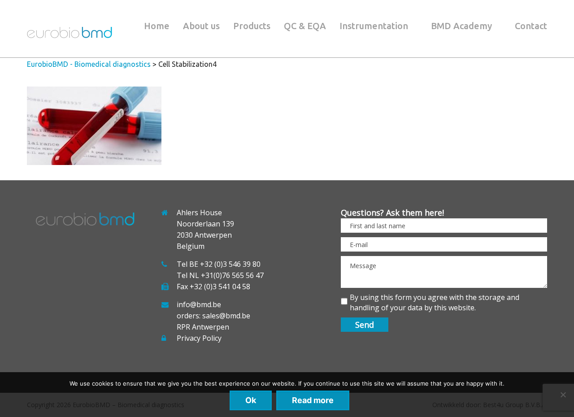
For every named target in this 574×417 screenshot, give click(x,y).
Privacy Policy (199, 338)
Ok (250, 400)
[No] (562, 394)
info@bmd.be (199, 304)
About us (201, 26)
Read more (313, 400)
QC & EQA (305, 26)
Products (251, 26)
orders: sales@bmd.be (213, 316)
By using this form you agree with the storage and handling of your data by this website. (434, 302)
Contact (531, 26)
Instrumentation (373, 26)
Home (157, 26)
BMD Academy (461, 26)
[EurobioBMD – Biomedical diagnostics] (69, 35)
